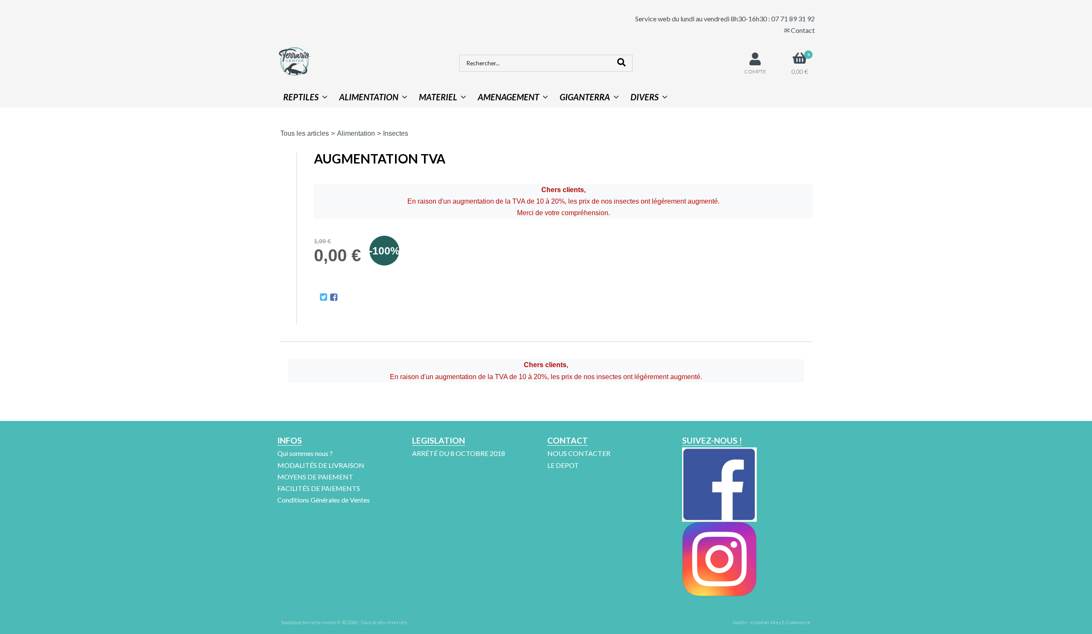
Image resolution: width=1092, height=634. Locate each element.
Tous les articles (304, 133)
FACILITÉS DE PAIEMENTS (318, 488)
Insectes (395, 133)
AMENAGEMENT (508, 97)
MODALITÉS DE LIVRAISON (320, 465)
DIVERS (644, 97)
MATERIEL (438, 97)
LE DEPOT (563, 465)
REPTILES (301, 97)
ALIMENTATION (368, 97)
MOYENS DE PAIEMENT (315, 477)
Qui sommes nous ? (305, 453)
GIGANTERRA (585, 97)
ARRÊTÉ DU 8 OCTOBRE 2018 (458, 453)
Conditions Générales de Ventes (323, 500)
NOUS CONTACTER (578, 453)
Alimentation (356, 133)
